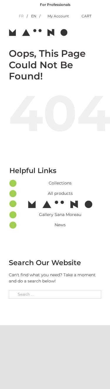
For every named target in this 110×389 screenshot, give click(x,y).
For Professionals (55, 4)
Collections (60, 183)
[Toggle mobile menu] (99, 32)
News (60, 224)
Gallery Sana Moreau (60, 214)
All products (60, 193)
